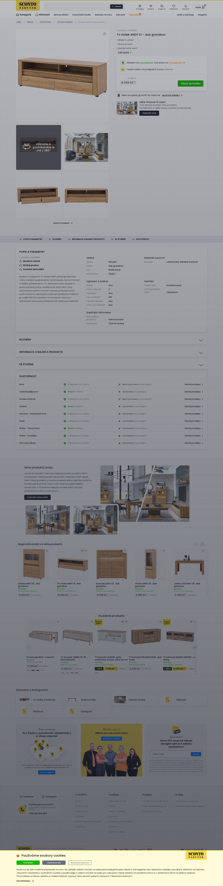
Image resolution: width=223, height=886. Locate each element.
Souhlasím (28, 863)
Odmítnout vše (54, 863)
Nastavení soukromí (80, 863)
